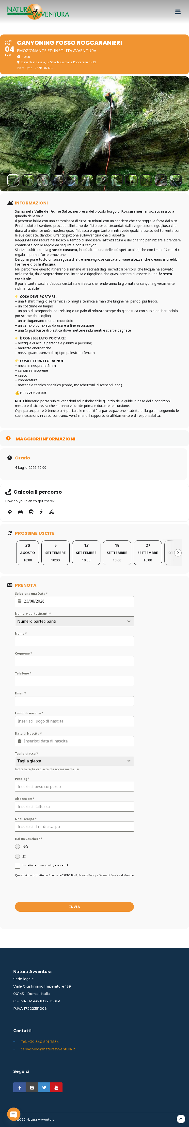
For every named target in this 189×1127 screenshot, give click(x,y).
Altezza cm (25, 799)
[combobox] (74, 621)
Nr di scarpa (26, 819)
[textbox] (69, 621)
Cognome (23, 653)
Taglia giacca (26, 753)
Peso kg (22, 779)
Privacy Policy (87, 875)
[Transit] (31, 512)
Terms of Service (109, 875)
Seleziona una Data (31, 593)
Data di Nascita (28, 733)
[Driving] (20, 512)
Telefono (23, 673)
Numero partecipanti (33, 613)
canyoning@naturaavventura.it (48, 1049)
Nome (21, 633)
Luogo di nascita (29, 713)
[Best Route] (10, 512)
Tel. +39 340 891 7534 (40, 1042)
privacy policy (45, 865)
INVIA (74, 906)
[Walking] (41, 512)
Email (20, 693)
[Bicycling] (51, 512)
